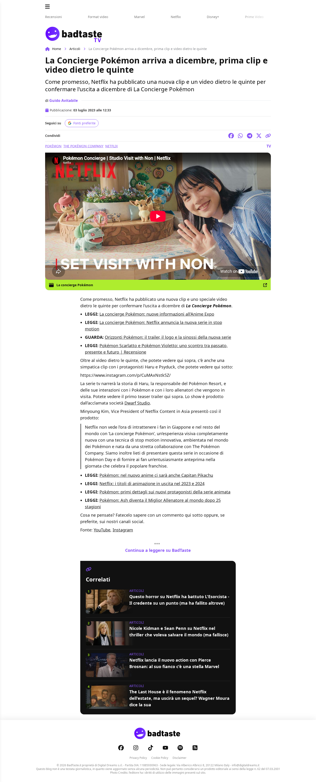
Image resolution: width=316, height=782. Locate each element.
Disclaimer (179, 758)
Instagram (123, 530)
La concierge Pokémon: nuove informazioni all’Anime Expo (156, 314)
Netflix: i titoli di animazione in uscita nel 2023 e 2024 (151, 483)
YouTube (102, 530)
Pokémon (53, 146)
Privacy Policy (138, 758)
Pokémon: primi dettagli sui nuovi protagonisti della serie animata (164, 492)
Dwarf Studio (137, 403)
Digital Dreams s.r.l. (110, 765)
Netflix (111, 146)
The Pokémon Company (83, 146)
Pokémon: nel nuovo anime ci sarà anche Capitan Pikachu (156, 475)
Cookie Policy (159, 758)
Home (56, 49)
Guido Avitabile (63, 100)
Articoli (74, 49)
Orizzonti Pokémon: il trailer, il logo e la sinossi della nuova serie (168, 337)
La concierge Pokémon (74, 285)
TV (268, 146)
